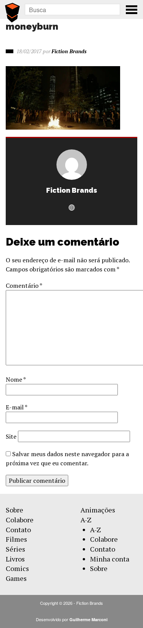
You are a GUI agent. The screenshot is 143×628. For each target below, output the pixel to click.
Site (11, 436)
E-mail (16, 407)
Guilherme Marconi (88, 619)
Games (16, 578)
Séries (15, 548)
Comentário (24, 285)
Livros (15, 558)
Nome (16, 379)
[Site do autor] (72, 208)
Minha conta (109, 558)
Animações (97, 509)
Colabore (20, 519)
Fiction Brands (69, 51)
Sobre (14, 509)
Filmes (16, 539)
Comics (17, 568)
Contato (18, 529)
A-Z (86, 519)
